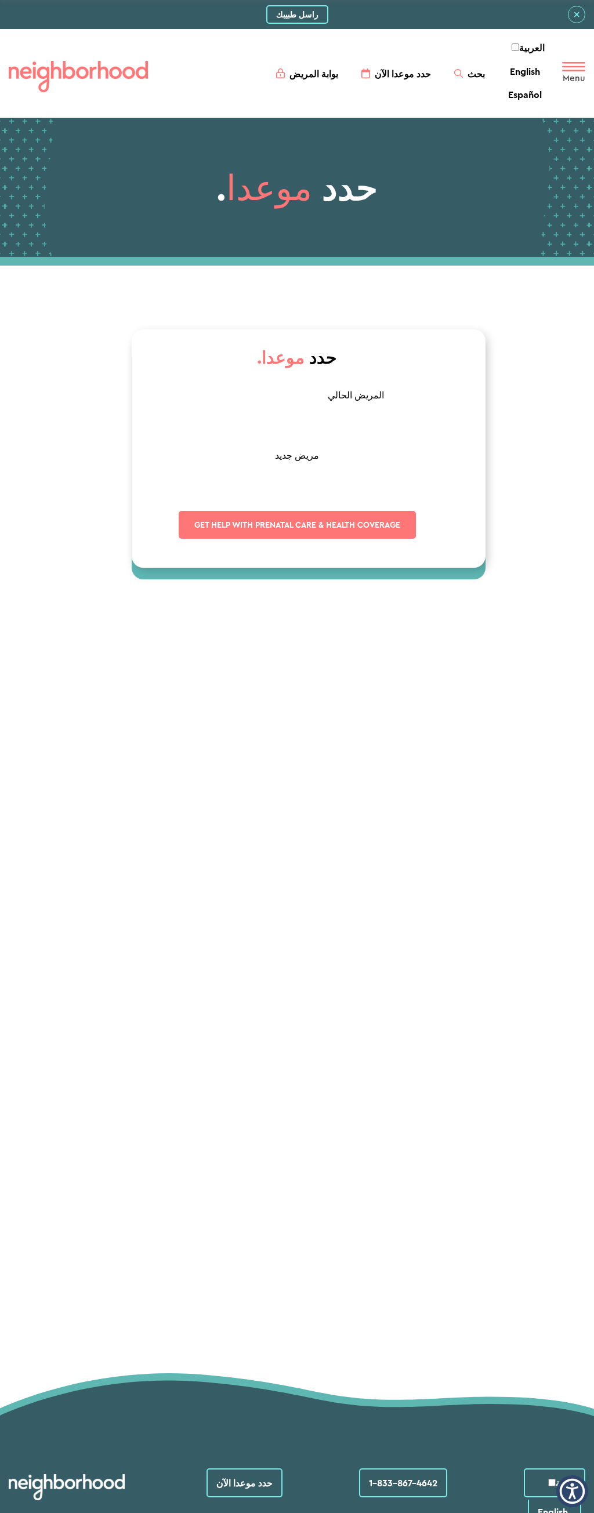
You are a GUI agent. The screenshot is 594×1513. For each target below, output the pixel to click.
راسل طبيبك (297, 14)
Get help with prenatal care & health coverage (297, 525)
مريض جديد (297, 455)
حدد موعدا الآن (244, 1483)
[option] (524, 71)
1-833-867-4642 (403, 1483)
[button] (572, 1491)
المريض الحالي (356, 395)
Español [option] (525, 94)
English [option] (525, 71)
